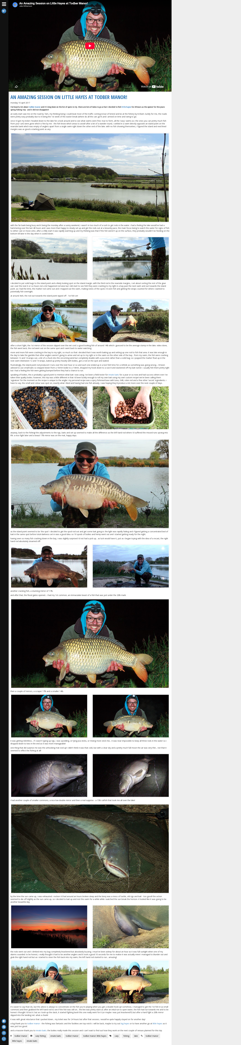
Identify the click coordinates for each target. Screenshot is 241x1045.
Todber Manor (34, 107)
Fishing (126, 1036)
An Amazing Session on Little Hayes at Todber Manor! (68, 97)
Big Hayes (125, 1023)
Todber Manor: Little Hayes (94, 1036)
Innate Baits (114, 374)
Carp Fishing (40, 1036)
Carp (117, 1036)
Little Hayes (126, 107)
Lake (136, 1036)
